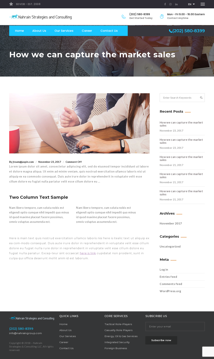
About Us (39, 31)
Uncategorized (170, 246)
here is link (88, 253)
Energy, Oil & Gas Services (121, 336)
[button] (190, 4)
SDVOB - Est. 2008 (27, 4)
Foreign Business (115, 348)
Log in (164, 269)
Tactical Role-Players (118, 324)
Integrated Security (117, 342)
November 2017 (171, 223)
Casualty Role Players (118, 330)
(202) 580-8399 (139, 14)
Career (87, 31)
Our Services (64, 31)
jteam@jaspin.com (23, 161)
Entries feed (168, 276)
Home (19, 31)
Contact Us (109, 31)
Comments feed (171, 284)
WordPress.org (170, 291)
